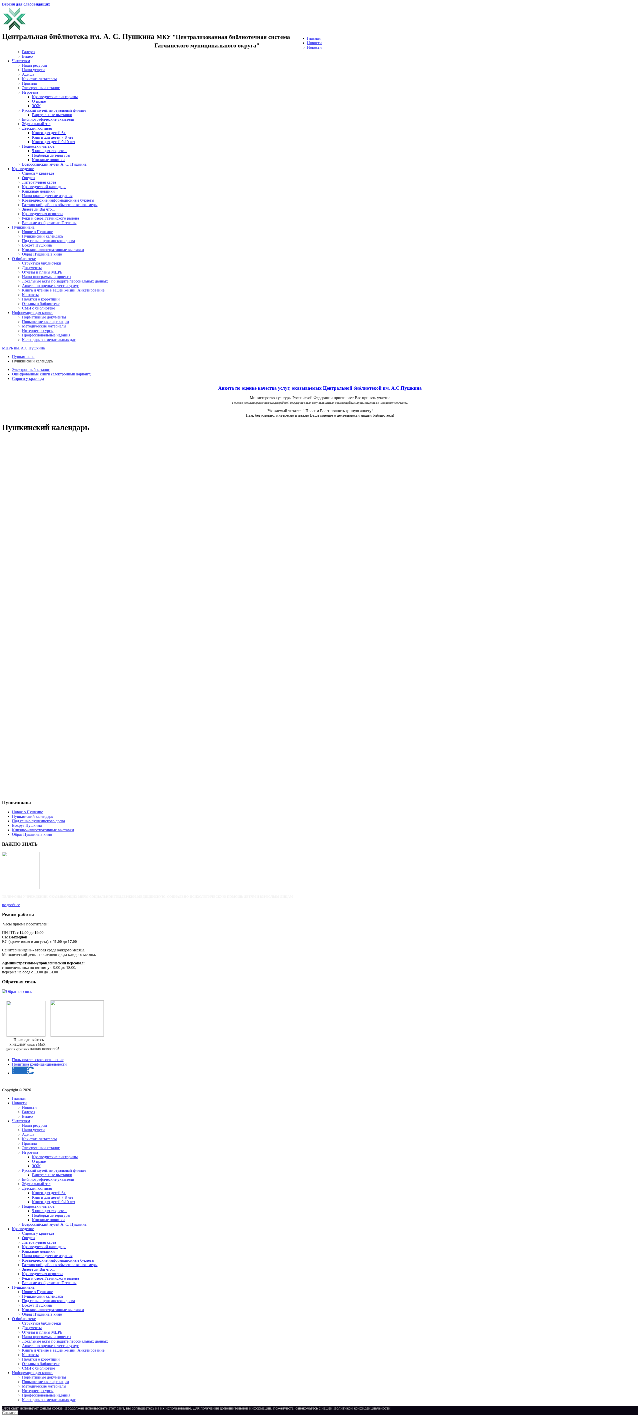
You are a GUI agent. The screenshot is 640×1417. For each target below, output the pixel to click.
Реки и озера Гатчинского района (50, 218)
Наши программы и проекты (46, 277)
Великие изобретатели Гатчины (49, 223)
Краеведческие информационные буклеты (58, 200)
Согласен (10, 1413)
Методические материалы (44, 326)
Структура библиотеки (41, 263)
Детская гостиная (37, 128)
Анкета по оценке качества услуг (50, 285)
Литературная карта (39, 182)
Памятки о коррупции (41, 299)
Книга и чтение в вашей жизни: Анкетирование (63, 290)
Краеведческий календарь (44, 187)
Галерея (28, 52)
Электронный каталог (41, 88)
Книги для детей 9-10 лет (53, 142)
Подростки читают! (39, 146)
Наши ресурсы (34, 65)
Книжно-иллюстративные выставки (53, 250)
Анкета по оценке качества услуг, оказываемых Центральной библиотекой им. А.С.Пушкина (320, 388)
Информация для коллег (32, 312)
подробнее (11, 905)
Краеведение (23, 169)
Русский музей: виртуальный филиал (54, 110)
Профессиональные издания (46, 335)
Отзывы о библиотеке (41, 303)
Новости (314, 43)
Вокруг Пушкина (37, 245)
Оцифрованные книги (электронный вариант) (51, 374)
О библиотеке (24, 259)
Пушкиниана (23, 227)
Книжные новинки (48, 160)
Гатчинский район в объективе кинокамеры (60, 205)
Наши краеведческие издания (47, 196)
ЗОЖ (36, 106)
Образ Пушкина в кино (42, 254)
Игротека (30, 92)
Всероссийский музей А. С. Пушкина (54, 164)
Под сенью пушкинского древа (48, 241)
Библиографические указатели (48, 119)
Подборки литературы (51, 155)
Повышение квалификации (45, 321)
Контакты (30, 294)
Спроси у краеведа (38, 173)
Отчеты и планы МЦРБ (42, 272)
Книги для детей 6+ (49, 133)
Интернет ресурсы (38, 330)
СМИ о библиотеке (38, 308)
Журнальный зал (36, 124)
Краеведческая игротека (42, 214)
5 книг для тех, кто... (49, 151)
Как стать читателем (39, 79)
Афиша (28, 74)
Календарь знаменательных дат (49, 339)
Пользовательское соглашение (38, 1060)
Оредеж (28, 178)
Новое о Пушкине (37, 232)
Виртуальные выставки (52, 115)
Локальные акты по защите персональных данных (65, 281)
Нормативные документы (44, 317)
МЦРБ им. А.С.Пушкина (23, 348)
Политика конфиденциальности (39, 1064)
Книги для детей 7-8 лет (52, 137)
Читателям (21, 61)
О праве (39, 101)
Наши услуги (33, 70)
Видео (27, 56)
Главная (313, 38)
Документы (32, 268)
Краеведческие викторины (55, 97)
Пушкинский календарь (42, 236)
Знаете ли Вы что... (38, 209)
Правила (29, 83)
